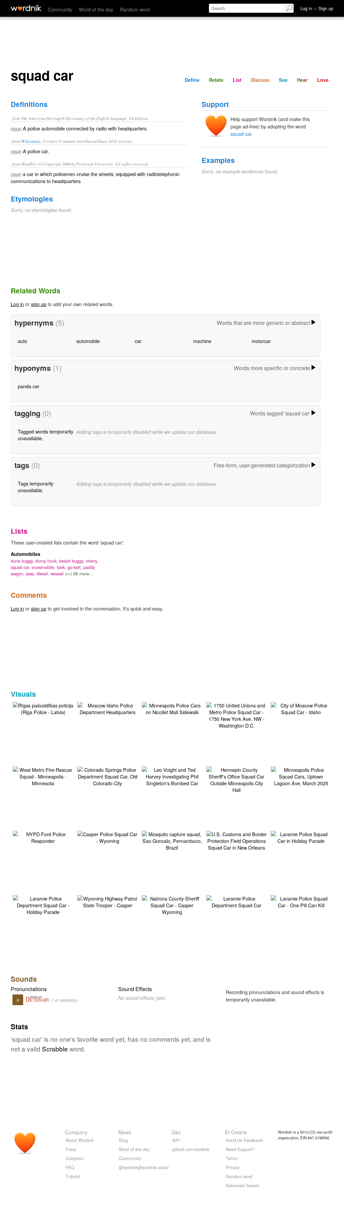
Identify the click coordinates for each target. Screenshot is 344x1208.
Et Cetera (236, 1132)
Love (323, 79)
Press (71, 1149)
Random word (135, 9)
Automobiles (25, 554)
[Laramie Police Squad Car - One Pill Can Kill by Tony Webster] (301, 901)
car (138, 340)
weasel (57, 573)
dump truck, (47, 561)
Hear (302, 79)
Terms (232, 1158)
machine (202, 340)
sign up (38, 303)
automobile (88, 340)
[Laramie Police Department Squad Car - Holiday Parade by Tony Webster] (43, 904)
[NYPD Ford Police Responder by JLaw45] (43, 836)
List (237, 79)
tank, (62, 567)
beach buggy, (72, 561)
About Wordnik (80, 1140)
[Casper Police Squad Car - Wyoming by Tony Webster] (107, 836)
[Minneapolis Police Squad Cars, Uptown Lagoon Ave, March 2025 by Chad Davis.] (301, 775)
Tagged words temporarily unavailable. (45, 435)
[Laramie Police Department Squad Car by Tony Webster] (236, 901)
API (176, 1140)
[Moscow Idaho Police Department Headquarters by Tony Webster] (107, 707)
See (283, 79)
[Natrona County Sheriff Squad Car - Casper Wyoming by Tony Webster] (172, 904)
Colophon (75, 1158)
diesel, (43, 573)
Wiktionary (31, 141)
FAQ (70, 1167)
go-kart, (75, 567)
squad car (240, 133)
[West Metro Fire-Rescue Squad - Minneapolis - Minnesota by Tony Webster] (43, 775)
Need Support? (240, 1149)
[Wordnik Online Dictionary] (26, 8)
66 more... (83, 573)
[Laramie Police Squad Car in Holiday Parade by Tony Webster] (301, 836)
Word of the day (96, 9)
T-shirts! (73, 1176)
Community (60, 9)
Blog (123, 1140)
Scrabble (55, 1048)
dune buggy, (23, 561)
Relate (216, 79)
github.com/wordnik (190, 1149)
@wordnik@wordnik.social (144, 1167)
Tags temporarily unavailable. (35, 487)
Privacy (233, 1167)
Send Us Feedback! (244, 1140)
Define (192, 79)
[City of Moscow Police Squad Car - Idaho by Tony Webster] (301, 707)
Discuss (260, 79)
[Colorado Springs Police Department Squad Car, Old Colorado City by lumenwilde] (107, 775)
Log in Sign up (316, 8)
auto (22, 340)
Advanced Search (242, 1185)
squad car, (21, 567)
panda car (28, 386)
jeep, (31, 573)
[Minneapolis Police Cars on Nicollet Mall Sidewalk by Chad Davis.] (172, 707)
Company (76, 1132)
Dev (176, 1132)
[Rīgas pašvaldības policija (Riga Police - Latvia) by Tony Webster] (43, 707)
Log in (17, 303)
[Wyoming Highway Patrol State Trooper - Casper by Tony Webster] (107, 901)
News (124, 1132)
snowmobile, (44, 567)
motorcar (261, 340)
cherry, (92, 561)
